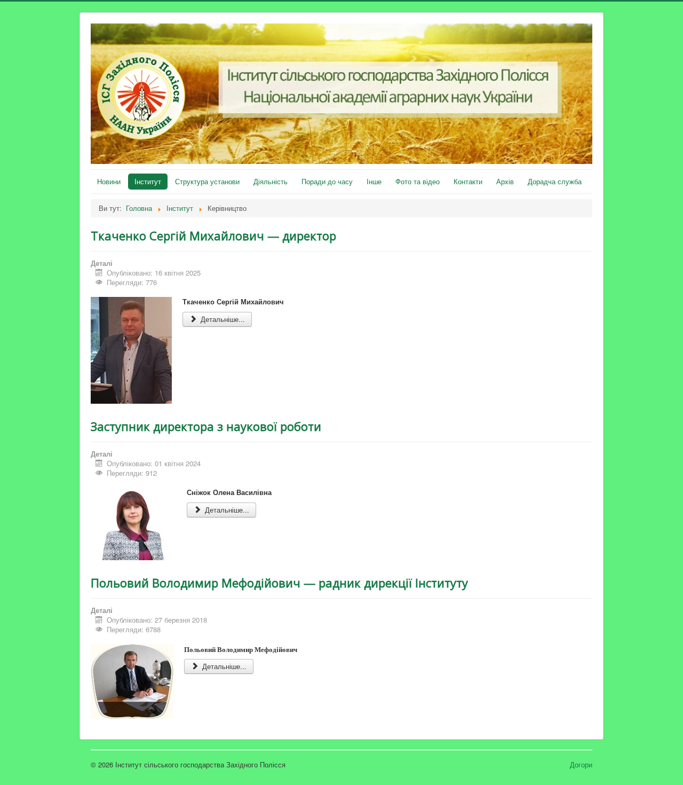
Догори (581, 764)
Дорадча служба (555, 181)
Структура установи (207, 181)
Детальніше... (221, 319)
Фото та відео (417, 181)
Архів (505, 181)
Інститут (147, 181)
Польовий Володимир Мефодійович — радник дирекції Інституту (279, 583)
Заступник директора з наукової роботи (206, 426)
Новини (109, 181)
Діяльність (270, 181)
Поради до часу (327, 181)
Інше (374, 181)
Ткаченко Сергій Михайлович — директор (213, 235)
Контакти (468, 181)
